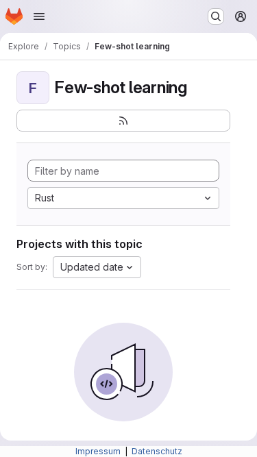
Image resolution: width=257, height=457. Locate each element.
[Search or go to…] (216, 16)
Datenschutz (157, 451)
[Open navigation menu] (39, 16)
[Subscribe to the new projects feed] (123, 121)
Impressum (99, 451)
